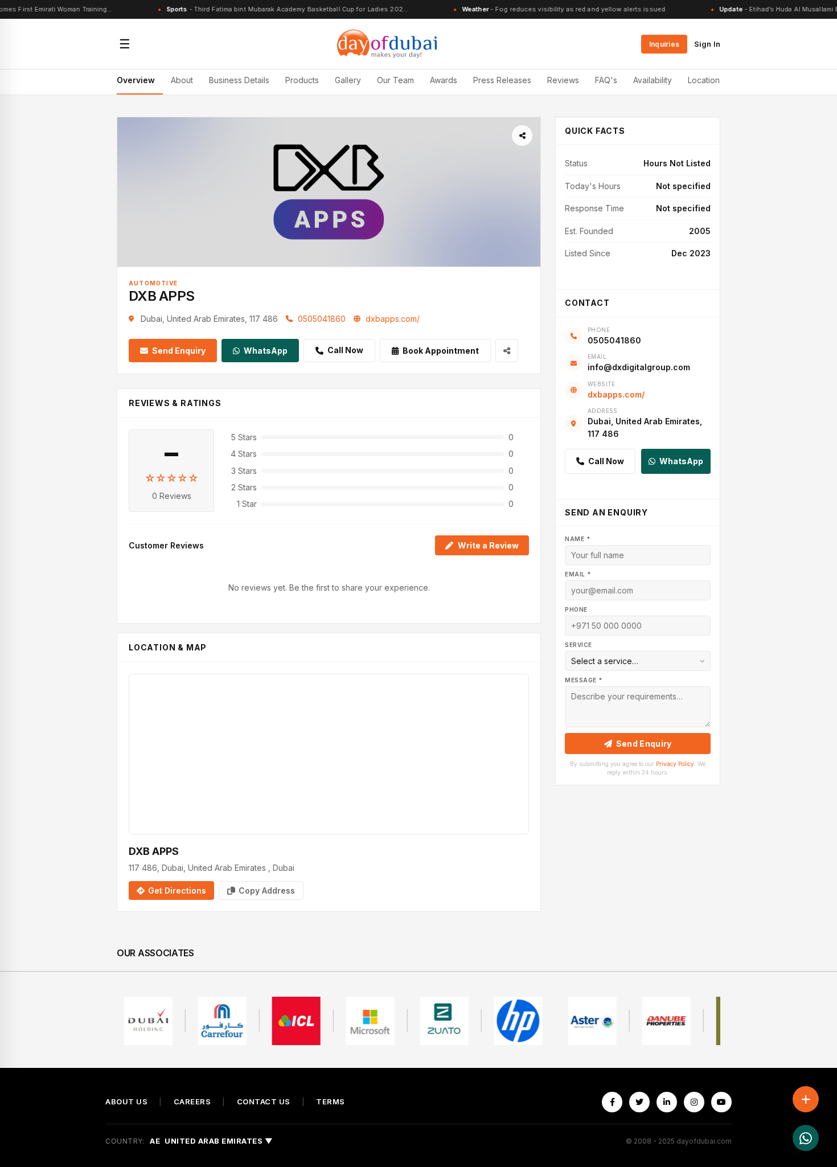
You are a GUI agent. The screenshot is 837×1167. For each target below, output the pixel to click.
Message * (583, 680)
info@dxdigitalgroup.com (639, 367)
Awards (443, 80)
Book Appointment (441, 350)
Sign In (707, 43)
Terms (330, 1101)
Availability (652, 80)
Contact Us (263, 1101)
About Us (126, 1101)
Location (704, 80)
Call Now (345, 350)
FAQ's (606, 80)
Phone (576, 609)
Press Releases (502, 80)
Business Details (239, 80)
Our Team (395, 80)
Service (578, 644)
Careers (192, 1101)
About (182, 80)
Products (302, 80)
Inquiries (664, 44)
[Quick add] (806, 1099)
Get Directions (177, 890)
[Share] (522, 135)
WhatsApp (266, 350)
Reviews (563, 80)
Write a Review (488, 545)
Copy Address (267, 890)
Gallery (348, 80)
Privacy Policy (675, 763)
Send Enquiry (179, 350)
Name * (577, 538)
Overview (136, 80)
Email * (578, 574)
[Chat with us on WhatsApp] (806, 1138)
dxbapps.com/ (393, 319)
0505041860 (322, 319)
